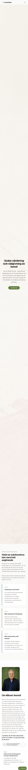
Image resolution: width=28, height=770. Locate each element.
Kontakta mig (14, 287)
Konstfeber (8, 2)
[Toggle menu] (25, 2)
